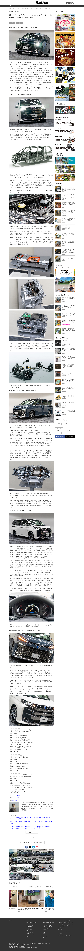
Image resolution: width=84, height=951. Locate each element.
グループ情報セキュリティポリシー (66, 924)
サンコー (58, 433)
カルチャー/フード (30, 934)
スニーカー (59, 426)
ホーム (10, 8)
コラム (26, 5)
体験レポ (20, 5)
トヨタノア (23, 886)
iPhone (70, 430)
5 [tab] (35, 913)
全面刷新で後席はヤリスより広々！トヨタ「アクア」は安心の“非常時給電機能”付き (31, 826)
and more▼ (49, 5)
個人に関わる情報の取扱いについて (66, 922)
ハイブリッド (48, 886)
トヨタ (14, 797)
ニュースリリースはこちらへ (64, 932)
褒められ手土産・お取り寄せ (48, 922)
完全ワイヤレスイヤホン (61, 430)
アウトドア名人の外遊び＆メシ (49, 928)
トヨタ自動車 (31, 886)
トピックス (38, 5)
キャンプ (58, 423)
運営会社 (60, 930)
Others (28, 936)
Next (51, 898)
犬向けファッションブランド (32, 922)
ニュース (14, 5)
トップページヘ (32, 832)
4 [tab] (33, 913)
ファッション (29, 929)
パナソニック (66, 423)
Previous (10, 898)
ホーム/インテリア (30, 932)
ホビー (28, 933)
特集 (43, 5)
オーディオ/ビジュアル (31, 925)
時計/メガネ (29, 930)
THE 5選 (44, 929)
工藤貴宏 (14, 800)
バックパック (59, 428)
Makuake (66, 426)
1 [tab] (27, 913)
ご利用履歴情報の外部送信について (66, 926)
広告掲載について (62, 934)
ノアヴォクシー (40, 886)
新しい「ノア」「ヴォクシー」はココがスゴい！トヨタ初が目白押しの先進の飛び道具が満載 (34, 8)
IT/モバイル (29, 923)
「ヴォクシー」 (19, 797)
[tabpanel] (31, 901)
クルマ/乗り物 (12, 22)
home (10, 6)
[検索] (73, 6)
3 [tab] (31, 913)
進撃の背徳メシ (46, 923)
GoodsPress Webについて (64, 920)
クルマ (17, 22)
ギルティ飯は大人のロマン (48, 925)
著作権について (61, 928)
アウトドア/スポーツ (31, 928)
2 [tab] (29, 913)
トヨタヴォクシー (14, 886)
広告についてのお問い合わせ (64, 935)
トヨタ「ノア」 (16, 795)
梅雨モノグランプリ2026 (47, 926)
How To (31, 5)
